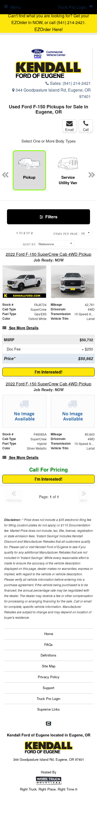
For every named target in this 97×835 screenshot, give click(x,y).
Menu (15, 7)
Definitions (48, 655)
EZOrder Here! (48, 29)
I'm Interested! (48, 372)
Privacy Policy (48, 676)
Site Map (48, 665)
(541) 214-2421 (77, 83)
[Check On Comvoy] (48, 724)
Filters (50, 217)
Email (69, 129)
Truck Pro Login (48, 698)
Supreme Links (48, 709)
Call (86, 129)
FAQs (48, 644)
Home (48, 633)
